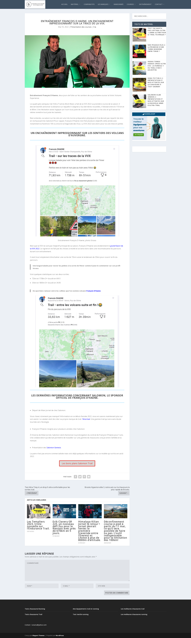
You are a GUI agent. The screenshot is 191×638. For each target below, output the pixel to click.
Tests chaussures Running (35, 609)
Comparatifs (89, 4)
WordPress (60, 635)
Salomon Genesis (54, 447)
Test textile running (80, 614)
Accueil (64, 4)
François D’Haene (93, 291)
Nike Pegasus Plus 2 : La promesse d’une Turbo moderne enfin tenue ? (157, 48)
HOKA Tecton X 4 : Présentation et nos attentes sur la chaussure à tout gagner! (156, 82)
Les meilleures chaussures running (134, 614)
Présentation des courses (81, 27)
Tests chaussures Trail (33, 614)
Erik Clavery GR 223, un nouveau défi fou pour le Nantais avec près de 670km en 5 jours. (64, 527)
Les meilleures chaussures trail (132, 609)
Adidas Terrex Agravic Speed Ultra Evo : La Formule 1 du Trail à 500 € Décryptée (157, 65)
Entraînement (145, 4)
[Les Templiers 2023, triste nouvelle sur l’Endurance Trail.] (38, 511)
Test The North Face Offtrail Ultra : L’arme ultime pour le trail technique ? (157, 31)
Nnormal (86, 419)
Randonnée (118, 4)
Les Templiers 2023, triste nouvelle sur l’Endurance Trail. (38, 525)
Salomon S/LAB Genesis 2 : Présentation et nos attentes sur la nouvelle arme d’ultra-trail (156, 100)
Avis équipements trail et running (86, 609)
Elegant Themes (38, 635)
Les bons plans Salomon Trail (77, 463)
